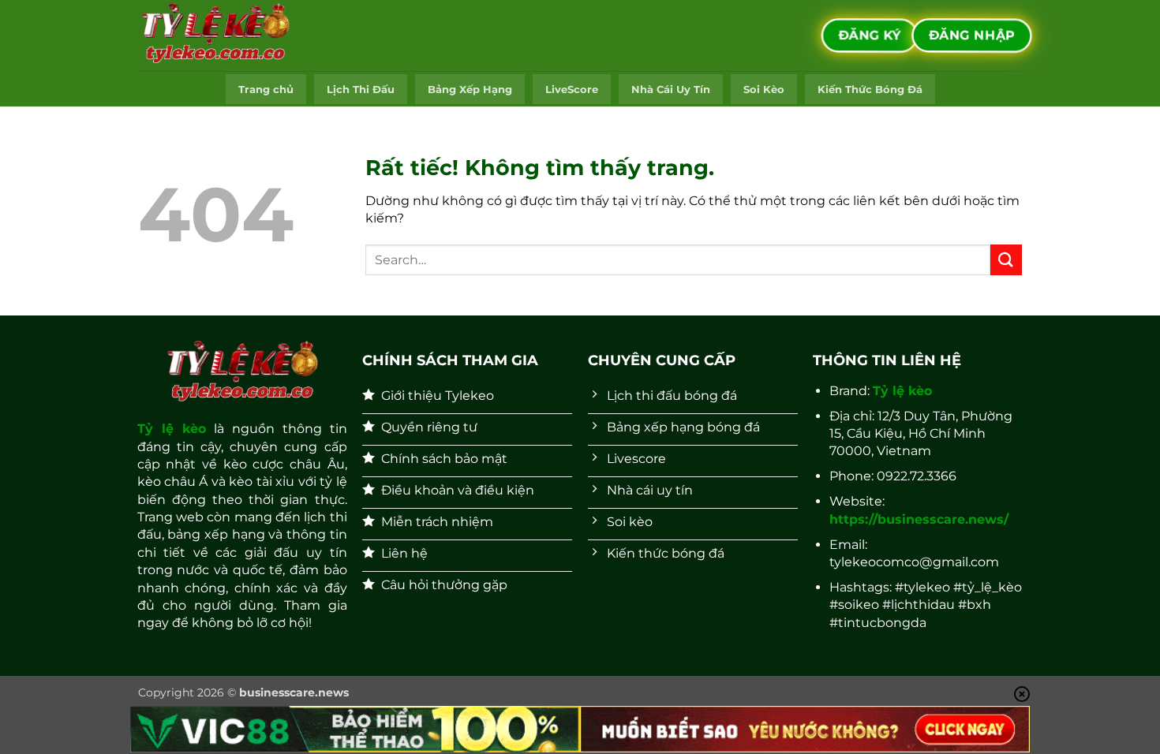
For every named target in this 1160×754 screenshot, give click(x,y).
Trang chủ (266, 89)
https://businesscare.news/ (918, 519)
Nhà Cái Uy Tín (670, 89)
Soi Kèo (763, 89)
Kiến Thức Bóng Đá (870, 89)
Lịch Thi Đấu (361, 89)
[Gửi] (1006, 259)
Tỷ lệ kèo (171, 428)
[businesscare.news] (217, 35)
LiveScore (571, 89)
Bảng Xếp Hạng (470, 89)
